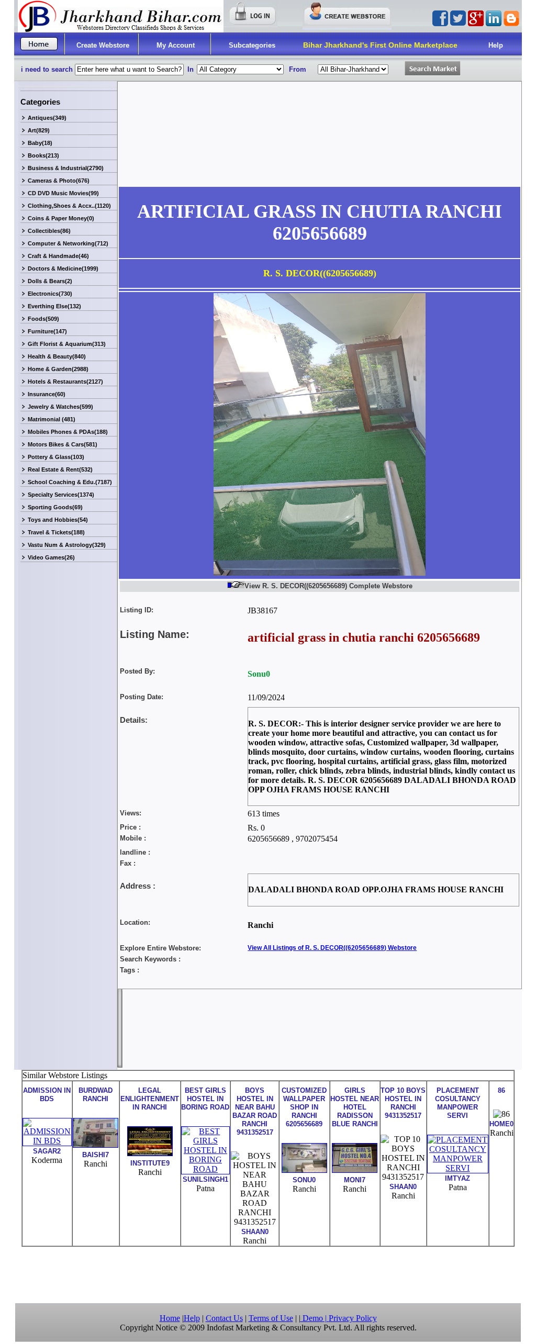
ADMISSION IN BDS (47, 1095)
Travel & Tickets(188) (56, 532)
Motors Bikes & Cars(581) (62, 444)
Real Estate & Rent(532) (60, 469)
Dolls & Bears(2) (50, 281)
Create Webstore (102, 45)
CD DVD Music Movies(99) (63, 193)
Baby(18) (40, 143)
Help (495, 45)
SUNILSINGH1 (205, 1179)
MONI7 (354, 1180)
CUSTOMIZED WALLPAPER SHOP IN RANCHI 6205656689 (304, 1107)
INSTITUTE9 (150, 1163)
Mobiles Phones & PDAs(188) (68, 432)
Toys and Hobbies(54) (58, 520)
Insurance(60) (46, 394)
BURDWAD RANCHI (96, 1095)
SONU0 (304, 1180)
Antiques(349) (47, 118)
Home (170, 1318)
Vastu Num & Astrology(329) (67, 545)
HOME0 (501, 1124)
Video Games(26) (51, 557)
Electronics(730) (50, 293)
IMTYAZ (457, 1178)
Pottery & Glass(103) (56, 457)
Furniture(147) (47, 331)
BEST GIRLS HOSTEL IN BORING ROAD (205, 1099)
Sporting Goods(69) (55, 507)
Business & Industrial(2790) (66, 168)
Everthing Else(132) (54, 306)
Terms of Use (271, 1318)
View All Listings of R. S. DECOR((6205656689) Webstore (332, 947)
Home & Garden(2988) (58, 369)
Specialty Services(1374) (61, 494)
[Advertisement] (268, 1273)
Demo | (314, 1318)
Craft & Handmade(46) (58, 256)
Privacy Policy (353, 1318)
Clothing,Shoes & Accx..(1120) (69, 206)
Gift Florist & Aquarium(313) (67, 344)
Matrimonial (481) (51, 419)
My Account (176, 45)
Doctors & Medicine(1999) (63, 268)
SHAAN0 (255, 1232)
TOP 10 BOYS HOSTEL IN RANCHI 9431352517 (403, 1103)
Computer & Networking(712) (68, 243)
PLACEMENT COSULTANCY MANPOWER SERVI (458, 1103)
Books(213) (43, 155)
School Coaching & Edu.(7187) (70, 482)
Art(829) (39, 130)
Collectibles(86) (49, 231)
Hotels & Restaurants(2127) (65, 381)
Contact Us (224, 1318)
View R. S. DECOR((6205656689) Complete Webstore (328, 586)
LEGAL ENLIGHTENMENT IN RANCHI (149, 1099)
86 (501, 1090)
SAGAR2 (47, 1151)
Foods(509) (43, 319)
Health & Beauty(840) (57, 356)
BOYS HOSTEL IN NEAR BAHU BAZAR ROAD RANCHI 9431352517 (254, 1111)
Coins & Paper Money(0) (61, 218)
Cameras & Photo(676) (59, 180)
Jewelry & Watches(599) (60, 407)
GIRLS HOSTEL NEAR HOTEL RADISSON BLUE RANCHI (354, 1107)
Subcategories (252, 45)
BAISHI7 (95, 1155)
